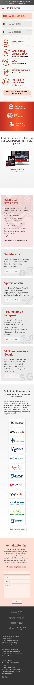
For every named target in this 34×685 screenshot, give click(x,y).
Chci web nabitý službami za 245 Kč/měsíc (17, 93)
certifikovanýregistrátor (20, 617)
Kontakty (19, 671)
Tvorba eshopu (7, 638)
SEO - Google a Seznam (10, 641)
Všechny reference (17, 529)
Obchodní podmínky (8, 671)
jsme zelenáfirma (20, 623)
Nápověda (12, 3)
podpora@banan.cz (24, 1)
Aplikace (15, 24)
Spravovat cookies (8, 656)
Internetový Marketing (9, 643)
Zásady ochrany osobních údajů (12, 654)
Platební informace (8, 674)
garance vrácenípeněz (21, 628)
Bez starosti (17, 16)
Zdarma (14, 32)
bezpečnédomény (20, 612)
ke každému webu (18, 82)
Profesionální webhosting (10, 649)
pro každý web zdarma (19, 61)
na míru (18, 42)
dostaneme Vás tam (21, 71)
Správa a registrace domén (11, 652)
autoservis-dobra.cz (17, 171)
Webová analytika (8, 645)
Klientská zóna (22, 3)
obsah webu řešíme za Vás (20, 53)
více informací (12, 271)
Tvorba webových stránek (10, 636)
